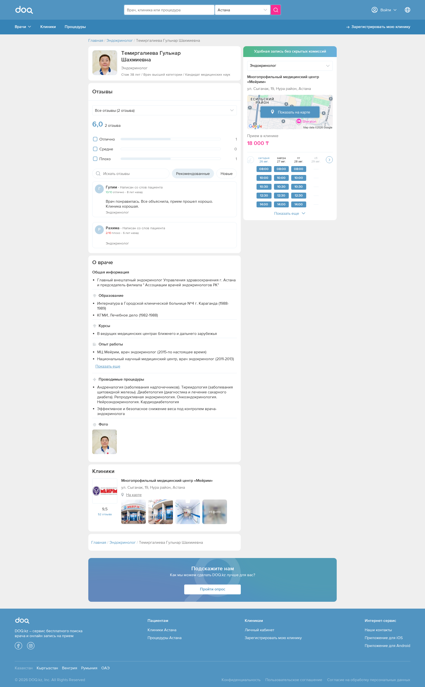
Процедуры (75, 27)
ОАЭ (105, 668)
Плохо (105, 159)
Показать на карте (294, 112)
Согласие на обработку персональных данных (368, 679)
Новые (227, 173)
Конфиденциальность (241, 679)
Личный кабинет (259, 630)
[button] (104, 62)
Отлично (107, 139)
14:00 (264, 204)
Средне (106, 149)
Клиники (48, 27)
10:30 (264, 186)
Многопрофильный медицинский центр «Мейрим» (167, 481)
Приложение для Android (387, 645)
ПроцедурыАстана (165, 637)
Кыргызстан (47, 668)
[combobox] (169, 9)
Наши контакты (378, 630)
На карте (134, 494)
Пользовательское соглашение (293, 679)
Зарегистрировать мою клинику (380, 27)
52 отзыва (105, 514)
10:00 (264, 178)
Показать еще (286, 213)
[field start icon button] (98, 173)
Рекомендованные (193, 173)
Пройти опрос (212, 589)
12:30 (264, 195)
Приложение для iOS (384, 637)
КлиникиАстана (162, 630)
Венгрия (69, 668)
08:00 (264, 169)
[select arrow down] (265, 9)
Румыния (89, 668)
